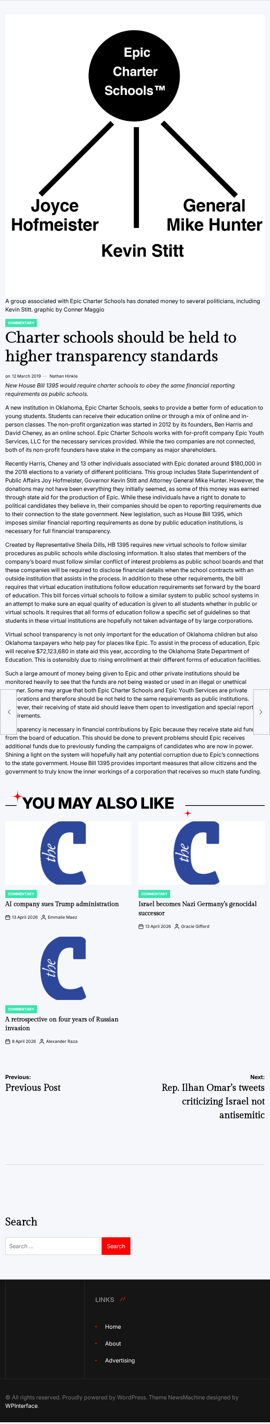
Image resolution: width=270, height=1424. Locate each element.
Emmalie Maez (62, 917)
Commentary (21, 323)
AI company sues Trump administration (62, 904)
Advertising (120, 1360)
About (113, 1343)
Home (113, 1326)
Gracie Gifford (195, 926)
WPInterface (21, 1405)
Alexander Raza (62, 1041)
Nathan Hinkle (64, 376)
